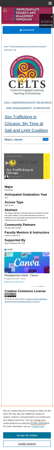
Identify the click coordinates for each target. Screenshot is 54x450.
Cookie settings (38, 423)
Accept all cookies (27, 435)
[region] (27, 428)
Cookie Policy (37, 426)
